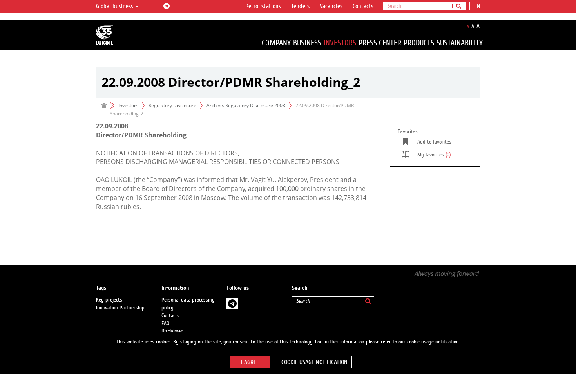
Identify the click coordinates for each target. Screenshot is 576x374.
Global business (115, 6)
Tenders (300, 6)
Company (276, 42)
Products (419, 42)
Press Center (380, 42)
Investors (340, 42)
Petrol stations (263, 6)
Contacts (363, 6)
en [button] (478, 6)
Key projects (109, 300)
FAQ (165, 323)
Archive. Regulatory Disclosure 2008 (245, 105)
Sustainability (460, 42)
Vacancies (331, 6)
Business (307, 42)
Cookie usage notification (314, 362)
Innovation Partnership (120, 308)
